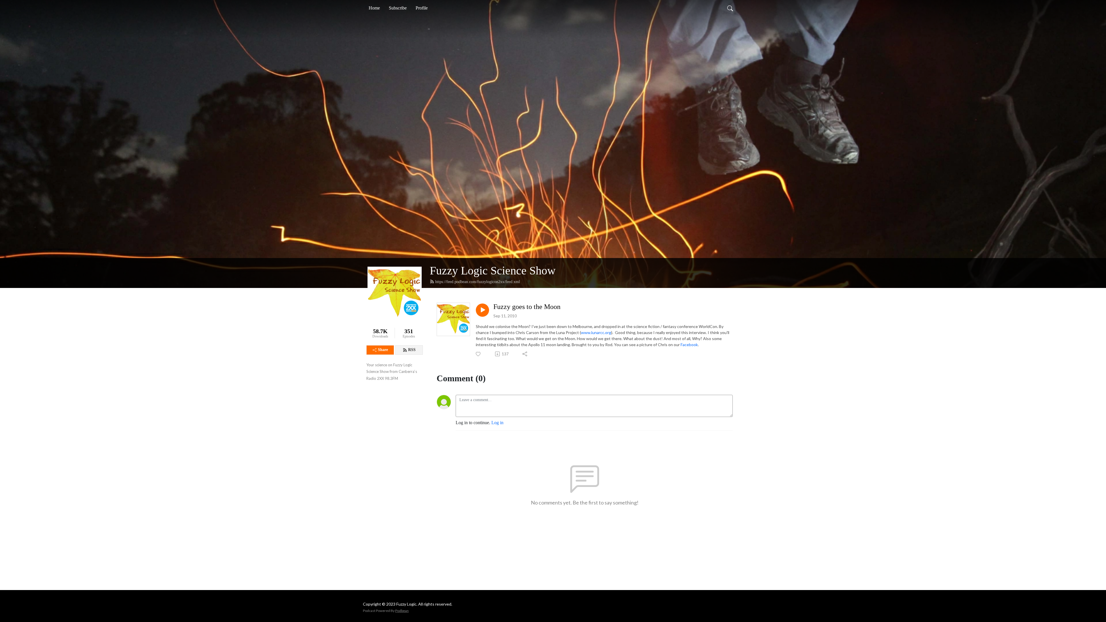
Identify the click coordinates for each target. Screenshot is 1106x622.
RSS (412, 350)
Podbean (402, 610)
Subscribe (398, 7)
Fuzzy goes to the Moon (526, 306)
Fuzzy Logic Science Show (493, 270)
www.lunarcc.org (596, 332)
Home (374, 7)
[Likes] (478, 354)
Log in (497, 422)
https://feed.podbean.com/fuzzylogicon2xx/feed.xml (477, 282)
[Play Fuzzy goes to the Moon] (482, 310)
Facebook (689, 344)
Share (383, 350)
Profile (422, 7)
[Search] (730, 8)
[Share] (525, 354)
